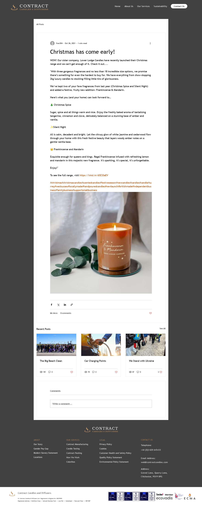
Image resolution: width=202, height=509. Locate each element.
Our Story (38, 444)
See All (163, 328)
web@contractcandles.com (154, 462)
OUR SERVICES (72, 440)
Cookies (102, 448)
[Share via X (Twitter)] (58, 304)
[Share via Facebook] (51, 304)
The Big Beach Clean (51, 360)
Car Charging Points (95, 360)
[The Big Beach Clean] (56, 345)
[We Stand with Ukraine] (145, 345)
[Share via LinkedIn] (65, 304)
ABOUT (37, 440)
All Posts (40, 24)
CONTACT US (147, 439)
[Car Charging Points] (101, 345)
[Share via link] (71, 304)
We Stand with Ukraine (141, 360)
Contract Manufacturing (77, 444)
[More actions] (150, 43)
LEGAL (102, 440)
